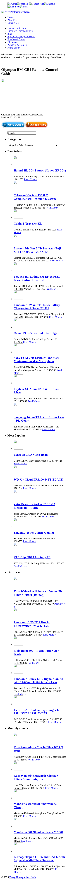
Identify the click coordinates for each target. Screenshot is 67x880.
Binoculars (12, 42)
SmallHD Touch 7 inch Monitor (34, 532)
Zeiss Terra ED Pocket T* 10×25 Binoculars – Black (34, 506)
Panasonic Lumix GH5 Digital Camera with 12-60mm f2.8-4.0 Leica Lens (39, 680)
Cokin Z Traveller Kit (28, 223)
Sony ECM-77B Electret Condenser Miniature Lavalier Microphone (36, 359)
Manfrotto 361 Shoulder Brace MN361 (38, 832)
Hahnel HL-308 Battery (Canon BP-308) (40, 170)
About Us (12, 20)
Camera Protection (16, 28)
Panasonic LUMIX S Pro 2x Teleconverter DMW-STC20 (32, 624)
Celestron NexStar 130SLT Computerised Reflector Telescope (35, 197)
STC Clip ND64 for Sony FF (32, 557)
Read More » (30, 179)
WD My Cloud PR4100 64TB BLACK (38, 479)
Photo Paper (13, 47)
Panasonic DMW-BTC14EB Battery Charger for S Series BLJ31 (37, 306)
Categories (12, 145)
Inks (9, 33)
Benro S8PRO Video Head (31, 454)
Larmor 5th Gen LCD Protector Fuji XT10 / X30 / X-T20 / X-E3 (37, 250)
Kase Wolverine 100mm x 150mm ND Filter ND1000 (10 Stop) (38, 593)
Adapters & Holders (17, 45)
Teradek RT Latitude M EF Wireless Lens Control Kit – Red (37, 278)
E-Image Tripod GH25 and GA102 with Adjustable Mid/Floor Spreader (39, 858)
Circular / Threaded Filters (20, 31)
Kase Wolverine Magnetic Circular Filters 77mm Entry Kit (36, 777)
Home (10, 17)
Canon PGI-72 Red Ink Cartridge (35, 333)
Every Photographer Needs (22, 877)
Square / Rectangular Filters (21, 36)
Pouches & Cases (16, 39)
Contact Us (13, 22)
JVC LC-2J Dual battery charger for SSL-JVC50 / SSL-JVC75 (37, 711)
